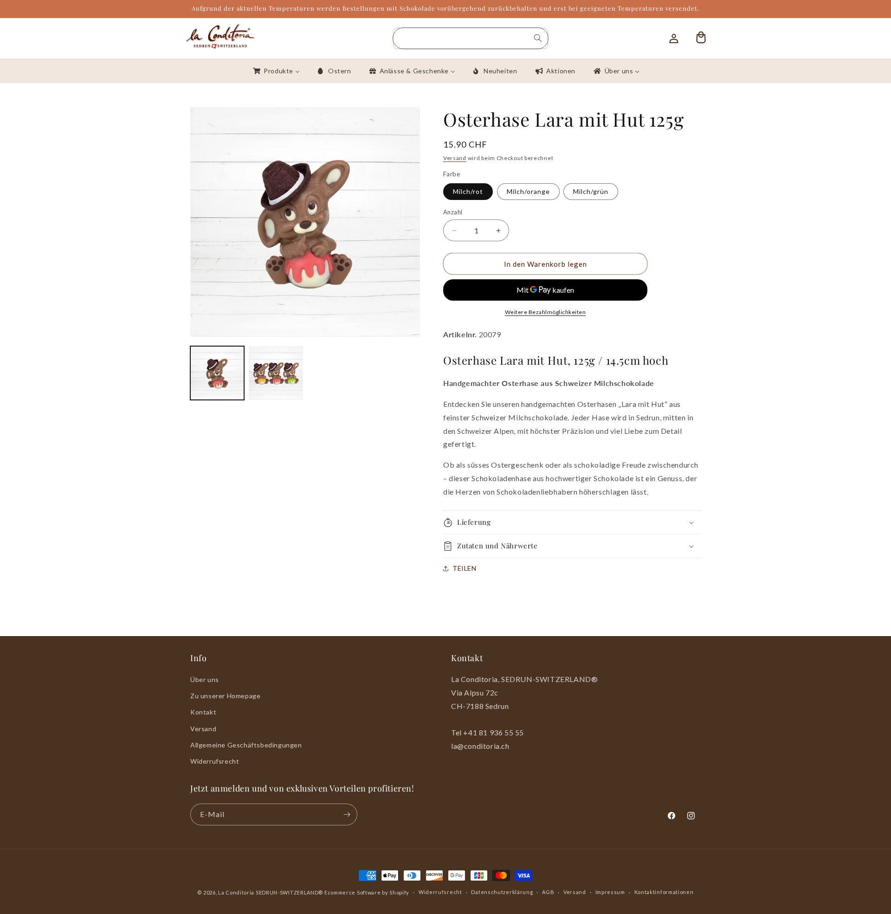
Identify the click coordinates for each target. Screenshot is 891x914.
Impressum (610, 892)
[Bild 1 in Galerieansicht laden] (217, 373)
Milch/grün (590, 191)
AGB (548, 892)
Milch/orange (528, 191)
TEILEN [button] (464, 568)
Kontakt (203, 712)
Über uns (204, 679)
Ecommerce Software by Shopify (366, 892)
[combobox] (470, 38)
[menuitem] (275, 71)
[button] (572, 522)
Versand (454, 157)
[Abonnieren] (346, 814)
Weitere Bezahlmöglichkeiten (545, 312)
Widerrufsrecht (214, 761)
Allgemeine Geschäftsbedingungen (246, 745)
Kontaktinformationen (664, 892)
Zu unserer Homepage (225, 696)
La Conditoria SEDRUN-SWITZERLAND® (271, 892)
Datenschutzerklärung (502, 892)
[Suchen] (538, 38)
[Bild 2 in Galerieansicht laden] (276, 373)
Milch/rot (468, 191)
